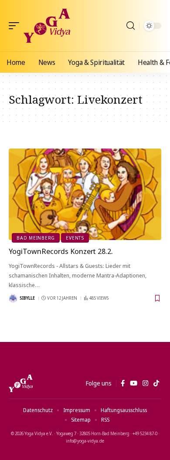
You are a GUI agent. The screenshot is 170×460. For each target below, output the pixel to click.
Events (75, 237)
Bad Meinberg (36, 237)
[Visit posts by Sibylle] (13, 298)
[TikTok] (156, 383)
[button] (16, 26)
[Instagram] (145, 383)
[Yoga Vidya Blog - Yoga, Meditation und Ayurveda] (47, 26)
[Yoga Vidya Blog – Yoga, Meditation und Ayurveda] (21, 383)
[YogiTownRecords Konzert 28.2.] (85, 194)
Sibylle (27, 298)
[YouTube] (133, 383)
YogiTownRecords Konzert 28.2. (61, 251)
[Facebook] (123, 383)
